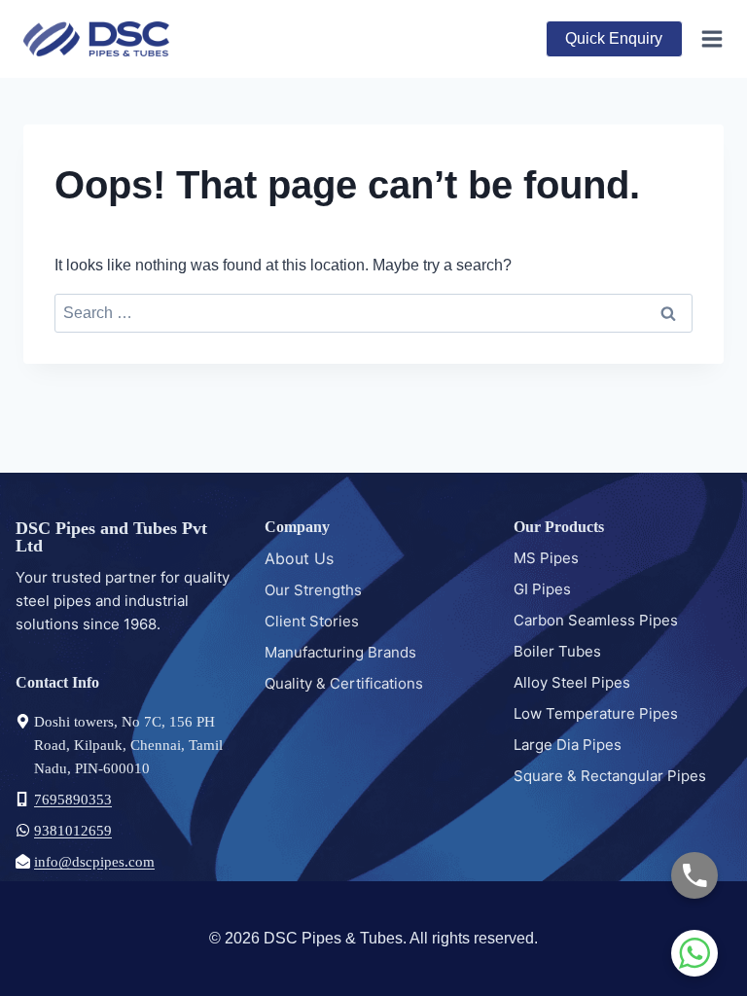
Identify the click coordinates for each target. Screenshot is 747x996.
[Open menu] (708, 38)
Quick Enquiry (613, 38)
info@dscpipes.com (94, 862)
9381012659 (73, 830)
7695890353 (73, 799)
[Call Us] (694, 875)
